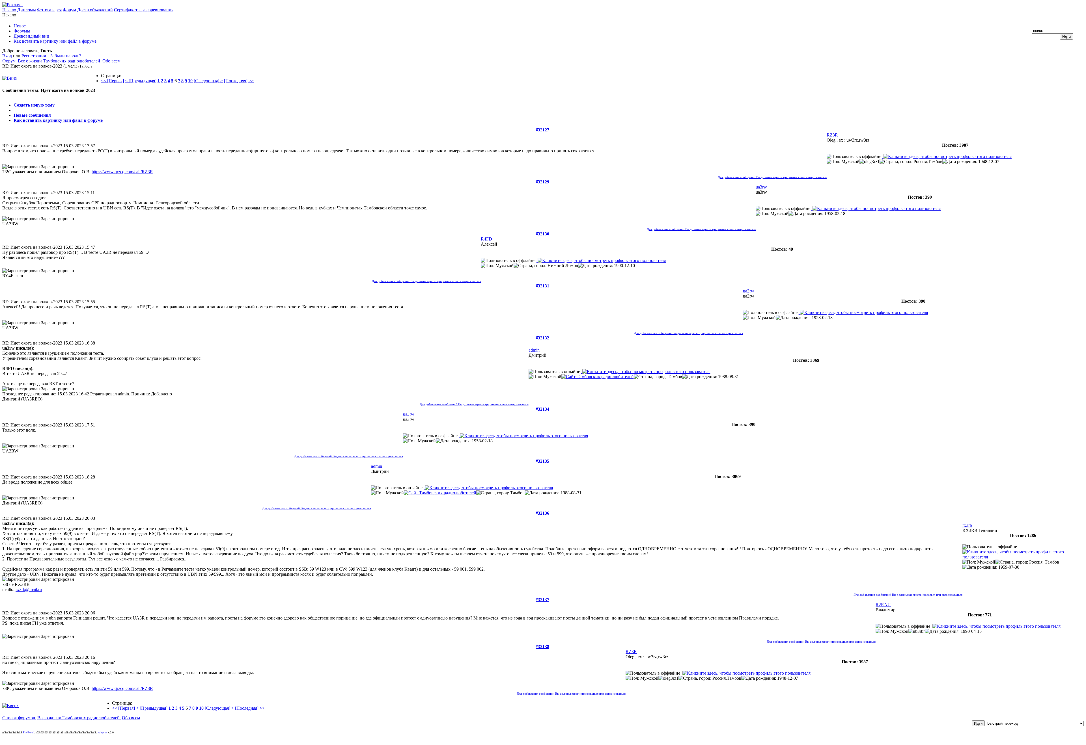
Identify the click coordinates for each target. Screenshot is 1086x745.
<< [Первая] (112, 80)
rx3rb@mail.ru (29, 589)
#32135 (542, 461)
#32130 (542, 233)
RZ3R (832, 135)
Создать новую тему (34, 105)
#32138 (542, 646)
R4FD (486, 239)
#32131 (542, 285)
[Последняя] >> (239, 80)
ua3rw (761, 187)
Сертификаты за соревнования (143, 9)
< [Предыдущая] (140, 80)
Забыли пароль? (65, 55)
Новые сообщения (32, 115)
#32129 (542, 181)
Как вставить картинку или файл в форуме (58, 120)
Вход (7, 55)
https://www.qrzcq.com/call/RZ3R (122, 171)
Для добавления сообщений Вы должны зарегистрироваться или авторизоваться (772, 177)
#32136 (542, 513)
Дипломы (26, 9)
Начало (9, 9)
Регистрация (33, 55)
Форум (69, 9)
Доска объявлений (95, 9)
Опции (9, 95)
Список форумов (19, 717)
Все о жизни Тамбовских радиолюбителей (59, 61)
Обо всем (111, 61)
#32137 (542, 599)
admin (534, 350)
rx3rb (967, 525)
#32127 (542, 129)
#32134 (542, 409)
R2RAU (883, 604)
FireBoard (28, 732)
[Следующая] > (208, 80)
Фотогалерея (49, 9)
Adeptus (102, 732)
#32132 (542, 337)
